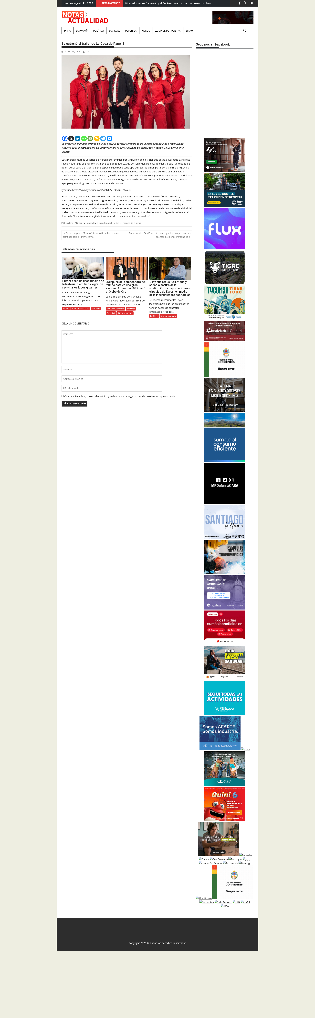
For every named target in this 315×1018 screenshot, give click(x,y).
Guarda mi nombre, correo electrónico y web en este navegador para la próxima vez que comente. (120, 396)
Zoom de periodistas (168, 30)
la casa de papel (104, 223)
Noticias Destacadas (80, 308)
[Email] (90, 138)
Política (98, 30)
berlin (81, 223)
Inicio (67, 30)
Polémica (117, 223)
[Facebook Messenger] (109, 138)
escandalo (90, 223)
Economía (82, 30)
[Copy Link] (97, 138)
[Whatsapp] (84, 138)
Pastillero (68, 223)
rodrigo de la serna (132, 223)
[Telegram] (103, 138)
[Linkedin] (77, 138)
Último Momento (125, 313)
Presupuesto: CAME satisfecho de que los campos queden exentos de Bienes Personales (160, 235)
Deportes (131, 30)
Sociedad (114, 30)
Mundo (146, 30)
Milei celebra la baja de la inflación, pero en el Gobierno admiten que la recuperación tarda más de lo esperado (189, 3)
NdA (87, 51)
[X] (71, 138)
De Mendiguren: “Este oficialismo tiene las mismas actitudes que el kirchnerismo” (91, 235)
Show (189, 30)
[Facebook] (65, 138)
